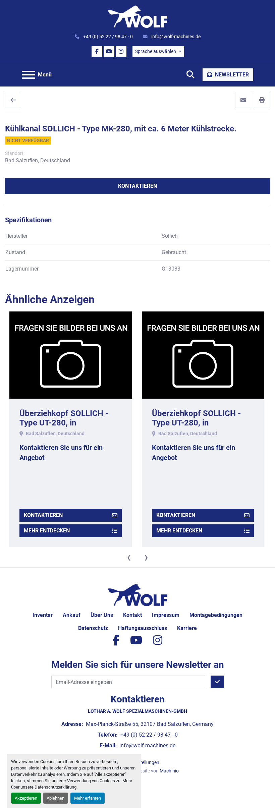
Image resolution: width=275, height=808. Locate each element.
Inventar (43, 615)
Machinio (169, 770)
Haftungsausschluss (142, 628)
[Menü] (28, 75)
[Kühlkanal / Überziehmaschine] (13, 100)
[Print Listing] (262, 100)
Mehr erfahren (87, 798)
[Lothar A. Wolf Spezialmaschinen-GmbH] (137, 594)
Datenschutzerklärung (55, 787)
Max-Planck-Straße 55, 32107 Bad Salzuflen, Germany (149, 724)
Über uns (102, 615)
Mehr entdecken (47, 530)
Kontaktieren (137, 186)
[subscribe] (217, 682)
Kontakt (132, 615)
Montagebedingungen (215, 615)
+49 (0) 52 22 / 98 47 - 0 (107, 36)
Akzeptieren (26, 798)
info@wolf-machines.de (175, 36)
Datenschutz (93, 628)
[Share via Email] (243, 100)
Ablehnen (55, 798)
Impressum (165, 615)
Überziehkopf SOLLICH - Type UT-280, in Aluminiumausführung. (63, 423)
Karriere (187, 628)
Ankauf (71, 615)
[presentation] (129, 557)
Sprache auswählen (155, 51)
